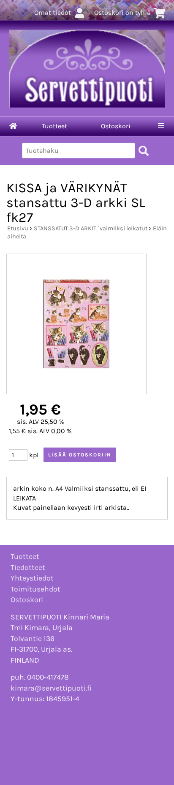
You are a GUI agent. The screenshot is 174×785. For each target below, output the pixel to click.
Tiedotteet (28, 567)
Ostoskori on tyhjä (122, 12)
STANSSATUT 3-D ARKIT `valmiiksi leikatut (90, 228)
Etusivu (17, 228)
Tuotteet (54, 126)
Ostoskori (115, 126)
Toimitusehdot (35, 589)
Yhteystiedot (32, 578)
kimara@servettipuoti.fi (51, 688)
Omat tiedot (52, 12)
